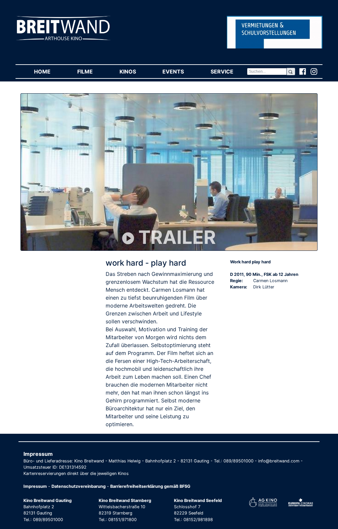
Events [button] (179, 71)
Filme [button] (91, 71)
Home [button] (49, 71)
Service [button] (229, 71)
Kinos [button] (134, 71)
